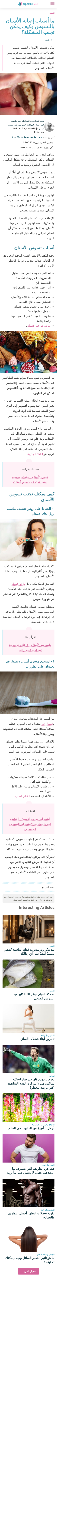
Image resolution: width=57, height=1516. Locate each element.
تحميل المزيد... (28, 1271)
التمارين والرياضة (47, 1035)
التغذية (51, 991)
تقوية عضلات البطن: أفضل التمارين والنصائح (31, 1215)
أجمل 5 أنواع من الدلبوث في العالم (31, 1128)
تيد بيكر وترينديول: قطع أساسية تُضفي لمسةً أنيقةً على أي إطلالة (29, 952)
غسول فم (47, 723)
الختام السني (22, 796)
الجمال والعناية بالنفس (45, 1254)
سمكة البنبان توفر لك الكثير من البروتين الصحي (33, 996)
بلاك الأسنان (18, 583)
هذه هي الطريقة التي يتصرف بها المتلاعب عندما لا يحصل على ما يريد (30, 1171)
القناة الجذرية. (35, 454)
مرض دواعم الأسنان (39, 325)
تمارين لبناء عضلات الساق (37, 1039)
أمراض (51, 1076)
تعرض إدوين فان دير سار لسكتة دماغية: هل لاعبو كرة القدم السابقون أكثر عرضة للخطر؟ (30, 1083)
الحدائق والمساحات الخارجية (43, 1124)
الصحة (52, 13)
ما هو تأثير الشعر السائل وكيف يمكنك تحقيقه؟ (29, 1260)
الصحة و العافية (48, 1165)
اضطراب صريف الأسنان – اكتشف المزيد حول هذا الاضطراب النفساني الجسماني (30, 824)
